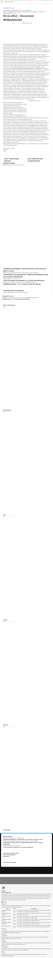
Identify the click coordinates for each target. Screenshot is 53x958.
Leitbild (5, 620)
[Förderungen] (10, 726)
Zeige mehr (5, 149)
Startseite (5, 10)
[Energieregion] (10, 307)
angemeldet (9, 292)
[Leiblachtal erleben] (9, 1)
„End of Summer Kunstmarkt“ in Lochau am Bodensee (23, 280)
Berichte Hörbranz (23, 11)
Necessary (5, 902)
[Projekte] (10, 621)
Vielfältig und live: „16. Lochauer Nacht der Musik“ (22, 284)
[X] (3, 152)
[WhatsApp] (4, 152)
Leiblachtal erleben (21, 867)
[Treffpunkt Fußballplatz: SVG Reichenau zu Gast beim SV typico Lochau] (26, 165)
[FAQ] (10, 411)
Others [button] (2, 951)
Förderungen (6, 830)
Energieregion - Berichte (11, 13)
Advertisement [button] (4, 945)
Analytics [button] (3, 940)
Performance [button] (3, 934)
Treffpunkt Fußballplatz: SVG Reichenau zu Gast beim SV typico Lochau (23, 839)
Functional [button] (3, 928)
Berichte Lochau (38, 11)
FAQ (4, 515)
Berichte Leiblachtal (31, 11)
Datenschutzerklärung (9, 854)
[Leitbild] (10, 516)
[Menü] (1, 2)
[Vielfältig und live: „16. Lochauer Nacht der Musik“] (19, 282)
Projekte (5, 725)
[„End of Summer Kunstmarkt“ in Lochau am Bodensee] (11, 278)
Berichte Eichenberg (12, 10)
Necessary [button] (3, 901)
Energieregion (7, 410)
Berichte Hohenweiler (15, 11)
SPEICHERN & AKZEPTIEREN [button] (7, 955)
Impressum (6, 856)
